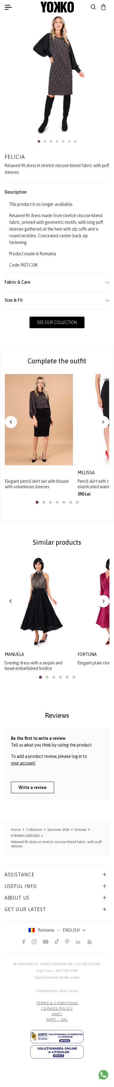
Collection (34, 829)
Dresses (80, 829)
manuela (14, 654)
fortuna (87, 654)
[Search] (93, 7)
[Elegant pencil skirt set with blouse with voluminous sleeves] (39, 419)
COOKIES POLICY (57, 1008)
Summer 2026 (58, 829)
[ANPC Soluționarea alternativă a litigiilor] (57, 1036)
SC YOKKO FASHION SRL (53, 964)
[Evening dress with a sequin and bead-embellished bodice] (39, 601)
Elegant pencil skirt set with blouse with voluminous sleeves (37, 484)
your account (23, 763)
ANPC (57, 1014)
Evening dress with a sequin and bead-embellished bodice (33, 665)
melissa (86, 472)
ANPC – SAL (57, 1019)
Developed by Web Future (57, 991)
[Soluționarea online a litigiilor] (57, 1052)
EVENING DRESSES (25, 836)
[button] (39, 141)
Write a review (33, 787)
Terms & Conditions (57, 1003)
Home (16, 829)
